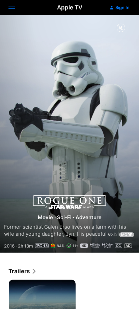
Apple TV (69, 7)
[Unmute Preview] (121, 28)
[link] (22, 271)
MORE (126, 234)
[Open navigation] (15, 7)
